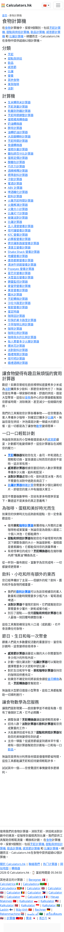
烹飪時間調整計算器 (20, 115)
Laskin (4, 910)
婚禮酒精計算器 (18, 363)
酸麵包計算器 (16, 162)
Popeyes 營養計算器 (21, 269)
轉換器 (16, 868)
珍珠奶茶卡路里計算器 (22, 320)
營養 (11, 76)
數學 (39, 426)
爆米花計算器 (16, 346)
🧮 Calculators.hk (16, 5)
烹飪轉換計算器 (18, 299)
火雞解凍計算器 (18, 205)
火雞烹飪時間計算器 (20, 200)
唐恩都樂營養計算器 (20, 260)
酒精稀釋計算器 (18, 171)
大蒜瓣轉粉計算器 (19, 136)
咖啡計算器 (15, 329)
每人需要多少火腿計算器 (23, 341)
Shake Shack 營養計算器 (24, 252)
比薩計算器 (15, 222)
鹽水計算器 (15, 294)
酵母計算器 (15, 128)
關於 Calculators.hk (13, 864)
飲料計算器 (15, 196)
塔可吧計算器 (16, 358)
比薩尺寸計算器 (18, 213)
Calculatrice (35, 897)
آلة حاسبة (33, 914)
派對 (11, 88)
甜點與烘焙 (15, 58)
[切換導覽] (58, 5)
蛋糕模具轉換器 (18, 119)
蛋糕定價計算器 (18, 158)
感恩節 (12, 67)
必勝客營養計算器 (19, 239)
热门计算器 (50, 864)
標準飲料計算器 (18, 175)
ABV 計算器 (15, 188)
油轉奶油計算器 (18, 132)
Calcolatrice (8, 884)
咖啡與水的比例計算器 (22, 337)
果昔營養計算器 (18, 290)
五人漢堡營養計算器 (20, 226)
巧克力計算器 (16, 166)
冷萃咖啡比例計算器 (20, 324)
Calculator (34, 888)
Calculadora (31, 884)
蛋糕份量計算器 (18, 149)
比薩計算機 (16, 36)
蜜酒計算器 (15, 183)
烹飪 (11, 54)
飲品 (11, 63)
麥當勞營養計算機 (19, 286)
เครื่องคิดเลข (54, 914)
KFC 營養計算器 (18, 235)
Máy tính (22, 910)
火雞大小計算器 (18, 209)
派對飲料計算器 (18, 350)
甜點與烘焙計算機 (17, 32)
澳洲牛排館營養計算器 (22, 265)
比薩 (11, 71)
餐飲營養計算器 (18, 307)
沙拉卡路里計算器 (19, 303)
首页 (4, 15)
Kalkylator (49, 905)
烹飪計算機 (37, 844)
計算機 (11, 918)
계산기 (43, 918)
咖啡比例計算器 (18, 333)
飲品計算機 (38, 32)
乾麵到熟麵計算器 (19, 111)
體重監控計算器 (18, 282)
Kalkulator (26, 901)
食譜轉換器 (15, 145)
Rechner (40, 910)
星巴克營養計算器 (19, 273)
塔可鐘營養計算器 (19, 230)
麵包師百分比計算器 (20, 154)
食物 (8, 28)
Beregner (35, 880)
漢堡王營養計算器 (19, 247)
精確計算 (27, 485)
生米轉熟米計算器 (19, 102)
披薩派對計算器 (18, 218)
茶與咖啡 (13, 84)
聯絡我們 (34, 864)
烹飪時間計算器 (18, 141)
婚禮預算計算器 (18, 354)
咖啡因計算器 (16, 316)
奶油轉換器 (15, 124)
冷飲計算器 (15, 179)
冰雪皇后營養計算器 (20, 277)
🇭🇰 (45, 5)
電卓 (29, 918)
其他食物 (13, 80)
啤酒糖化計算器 (18, 192)
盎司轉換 (53, 679)
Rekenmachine (10, 914)
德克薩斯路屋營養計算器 (23, 243)
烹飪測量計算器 (18, 107)
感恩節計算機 (31, 848)
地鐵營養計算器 (18, 256)
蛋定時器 (13, 312)
